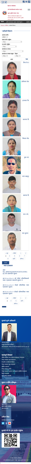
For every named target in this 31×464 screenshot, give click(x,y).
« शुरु (7, 253)
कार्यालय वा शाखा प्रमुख (7, 53)
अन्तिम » (22, 258)
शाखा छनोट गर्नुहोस (6, 39)
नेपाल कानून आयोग (6, 369)
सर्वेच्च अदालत (5, 366)
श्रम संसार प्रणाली (6, 376)
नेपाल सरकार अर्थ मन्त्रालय (9, 359)
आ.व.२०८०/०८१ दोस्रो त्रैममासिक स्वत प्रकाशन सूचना (16, 292)
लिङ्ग (16, 53)
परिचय (6, 25)
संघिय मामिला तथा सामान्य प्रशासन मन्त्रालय (13, 357)
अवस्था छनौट (5, 35)
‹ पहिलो (14, 253)
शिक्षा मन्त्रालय (5, 373)
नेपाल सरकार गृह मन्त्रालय (8, 364)
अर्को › (14, 258)
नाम (27, 59)
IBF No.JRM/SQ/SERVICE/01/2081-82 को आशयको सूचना (15, 271)
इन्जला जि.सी (26, 100)
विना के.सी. (26, 62)
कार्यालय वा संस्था (6, 49)
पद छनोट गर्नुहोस (6, 44)
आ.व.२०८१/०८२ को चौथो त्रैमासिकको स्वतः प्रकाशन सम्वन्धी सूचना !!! (16, 279)
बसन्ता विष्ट (26, 195)
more (5, 262)
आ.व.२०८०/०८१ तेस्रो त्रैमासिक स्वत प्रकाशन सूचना (16, 286)
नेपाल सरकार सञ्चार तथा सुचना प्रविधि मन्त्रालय (14, 371)
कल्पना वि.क (27, 119)
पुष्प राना (26, 157)
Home (2, 25)
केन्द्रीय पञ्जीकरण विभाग (8, 362)
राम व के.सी (26, 214)
